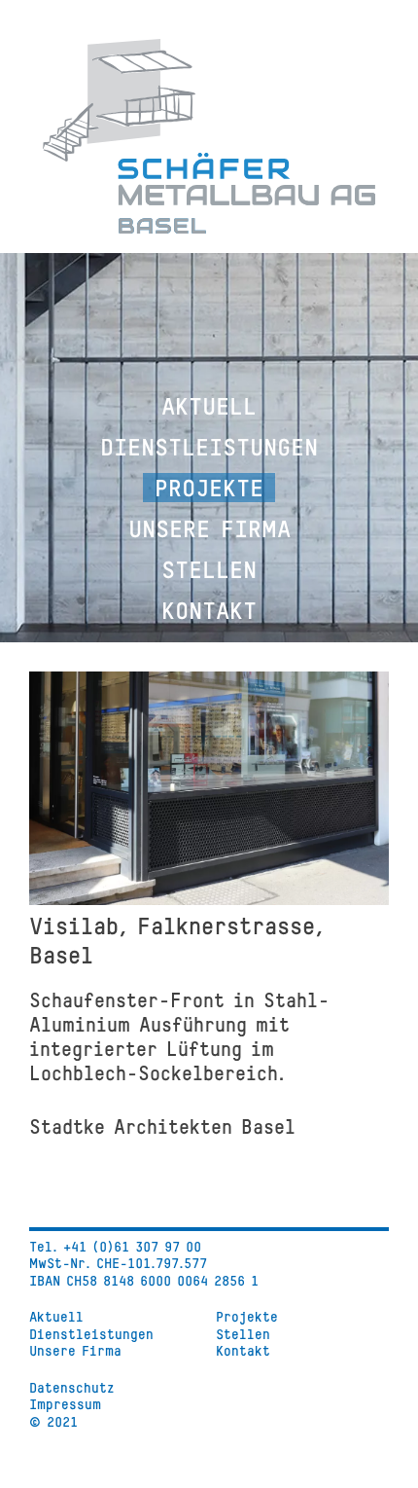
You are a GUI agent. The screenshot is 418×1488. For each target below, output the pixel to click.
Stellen (209, 569)
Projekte (209, 487)
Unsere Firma (209, 528)
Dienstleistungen (209, 446)
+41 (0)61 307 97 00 (132, 1246)
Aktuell (209, 405)
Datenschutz (72, 1387)
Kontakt (209, 610)
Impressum (65, 1404)
